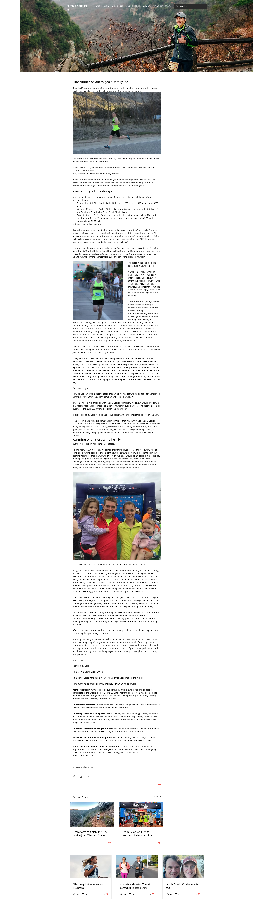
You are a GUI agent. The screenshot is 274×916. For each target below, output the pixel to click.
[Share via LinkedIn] (88, 776)
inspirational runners (83, 767)
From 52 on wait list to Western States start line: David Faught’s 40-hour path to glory (141, 833)
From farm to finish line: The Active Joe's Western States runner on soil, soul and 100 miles (90, 833)
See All (157, 796)
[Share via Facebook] (74, 776)
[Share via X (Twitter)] (81, 776)
